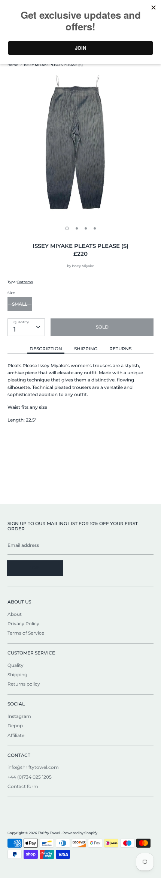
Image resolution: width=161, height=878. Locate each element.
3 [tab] (86, 228)
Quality (15, 665)
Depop (15, 725)
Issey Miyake (83, 266)
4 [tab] (95, 228)
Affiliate (15, 735)
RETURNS (120, 348)
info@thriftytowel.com (33, 767)
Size (11, 293)
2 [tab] (77, 228)
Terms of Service (25, 633)
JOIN (35, 567)
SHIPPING (85, 348)
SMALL (19, 304)
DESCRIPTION (46, 348)
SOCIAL (16, 704)
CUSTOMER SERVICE (31, 653)
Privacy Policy (23, 623)
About (14, 614)
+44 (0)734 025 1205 (29, 777)
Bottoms (25, 282)
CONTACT (18, 755)
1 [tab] (67, 228)
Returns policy (23, 684)
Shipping (17, 674)
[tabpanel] (80, 146)
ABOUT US (19, 602)
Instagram (19, 716)
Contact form (22, 786)
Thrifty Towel (49, 833)
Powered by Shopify (80, 833)
